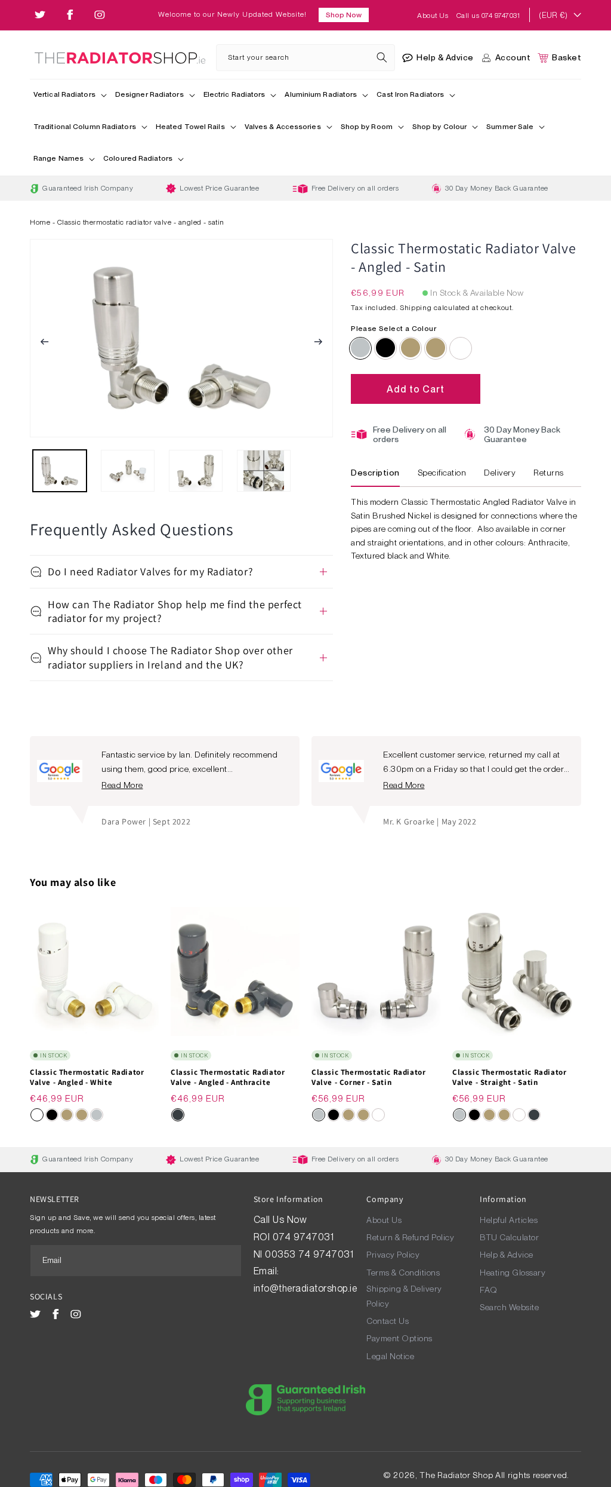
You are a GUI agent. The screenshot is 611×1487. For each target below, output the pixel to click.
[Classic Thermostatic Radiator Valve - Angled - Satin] (360, 347)
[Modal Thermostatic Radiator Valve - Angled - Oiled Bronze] (435, 347)
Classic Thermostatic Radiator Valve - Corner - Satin (368, 1077)
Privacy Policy (392, 1254)
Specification (442, 472)
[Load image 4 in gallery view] (264, 471)
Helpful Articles (509, 1220)
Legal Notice (390, 1356)
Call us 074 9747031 (488, 15)
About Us (433, 15)
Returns (548, 472)
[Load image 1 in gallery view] (60, 471)
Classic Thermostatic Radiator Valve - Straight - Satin (509, 1077)
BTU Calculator (509, 1237)
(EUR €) (553, 15)
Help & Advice (506, 1254)
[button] (71, 95)
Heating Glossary (512, 1272)
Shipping (416, 307)
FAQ (489, 1290)
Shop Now (344, 15)
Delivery (500, 472)
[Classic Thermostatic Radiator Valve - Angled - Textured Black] (385, 347)
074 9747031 (305, 1237)
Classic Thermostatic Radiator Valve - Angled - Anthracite (228, 1077)
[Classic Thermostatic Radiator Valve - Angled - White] (460, 347)
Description (375, 472)
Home (40, 222)
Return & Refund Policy (410, 1237)
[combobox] (305, 57)
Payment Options (399, 1338)
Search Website (509, 1307)
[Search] (382, 57)
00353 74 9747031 (309, 1254)
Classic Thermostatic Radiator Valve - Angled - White (87, 1077)
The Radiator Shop (456, 1475)
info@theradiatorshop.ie (305, 1288)
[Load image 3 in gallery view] (196, 471)
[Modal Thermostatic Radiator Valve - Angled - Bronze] (410, 347)
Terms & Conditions (403, 1272)
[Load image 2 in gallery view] (128, 471)
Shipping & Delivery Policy (404, 1296)
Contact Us (387, 1321)
